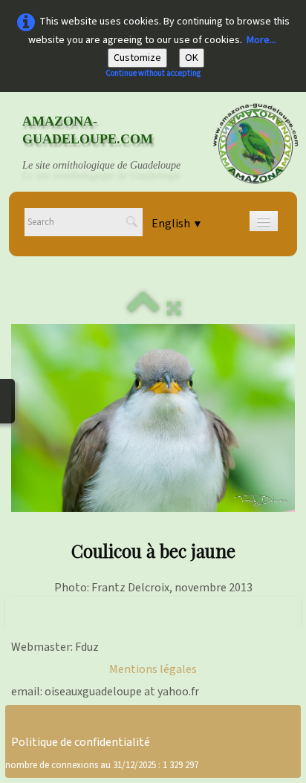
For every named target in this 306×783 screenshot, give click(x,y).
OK (191, 58)
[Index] (143, 309)
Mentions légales (153, 669)
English (177, 223)
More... (261, 40)
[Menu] (264, 221)
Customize (137, 58)
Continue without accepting (153, 73)
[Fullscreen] (173, 309)
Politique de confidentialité (80, 742)
